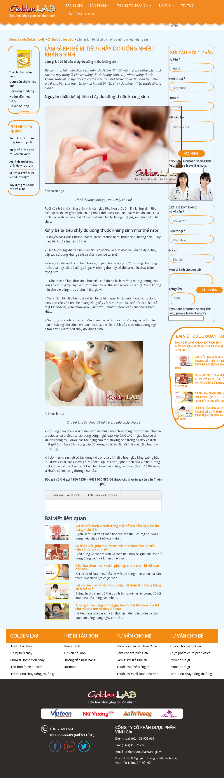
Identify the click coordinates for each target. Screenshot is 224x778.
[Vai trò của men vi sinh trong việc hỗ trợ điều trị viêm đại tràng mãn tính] (57, 532)
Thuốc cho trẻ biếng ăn (133, 666)
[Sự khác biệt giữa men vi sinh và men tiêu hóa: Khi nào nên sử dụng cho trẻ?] (57, 552)
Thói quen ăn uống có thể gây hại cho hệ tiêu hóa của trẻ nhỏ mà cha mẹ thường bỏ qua (117, 607)
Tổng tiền (175, 289)
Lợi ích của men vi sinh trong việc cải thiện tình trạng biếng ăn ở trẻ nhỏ (118, 587)
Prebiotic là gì (180, 660)
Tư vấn (164, 5)
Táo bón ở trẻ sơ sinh (26, 666)
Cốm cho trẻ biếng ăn (132, 653)
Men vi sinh (71, 646)
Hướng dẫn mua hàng (20, 98)
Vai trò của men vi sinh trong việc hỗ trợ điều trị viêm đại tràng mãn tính (117, 527)
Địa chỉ (173, 250)
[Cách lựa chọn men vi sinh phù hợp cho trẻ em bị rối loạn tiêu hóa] (57, 571)
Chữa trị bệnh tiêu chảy (27, 660)
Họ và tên (176, 212)
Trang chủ (74, 5)
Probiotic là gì (180, 666)
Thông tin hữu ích (132, 5)
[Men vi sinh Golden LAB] (32, 11)
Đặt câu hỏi (176, 117)
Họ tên (174, 59)
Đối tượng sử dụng (21, 91)
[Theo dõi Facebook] (55, 746)
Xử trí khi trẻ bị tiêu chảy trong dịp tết (21, 140)
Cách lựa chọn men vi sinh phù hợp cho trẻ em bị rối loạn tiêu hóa (117, 567)
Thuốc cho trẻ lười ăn (185, 646)
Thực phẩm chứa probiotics (190, 653)
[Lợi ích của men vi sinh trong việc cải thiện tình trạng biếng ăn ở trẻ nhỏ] (57, 591)
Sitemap (69, 666)
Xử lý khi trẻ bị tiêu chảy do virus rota (21, 164)
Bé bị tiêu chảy (21, 653)
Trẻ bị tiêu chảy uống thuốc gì (32, 673)
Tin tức (187, 5)
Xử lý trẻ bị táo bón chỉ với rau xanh (21, 152)
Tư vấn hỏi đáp (19, 106)
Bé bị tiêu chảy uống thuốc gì (191, 673)
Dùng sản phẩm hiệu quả (22, 84)
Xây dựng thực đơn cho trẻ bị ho (22, 187)
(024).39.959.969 (142, 738)
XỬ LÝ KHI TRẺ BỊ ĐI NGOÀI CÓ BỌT (21, 175)
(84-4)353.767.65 (133, 745)
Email (173, 98)
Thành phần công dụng (20, 74)
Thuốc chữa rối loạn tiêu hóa (137, 673)
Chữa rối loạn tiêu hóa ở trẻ (136, 646)
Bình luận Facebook (65, 495)
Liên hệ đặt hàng (80, 14)
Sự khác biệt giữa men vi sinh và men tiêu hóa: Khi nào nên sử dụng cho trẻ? (115, 547)
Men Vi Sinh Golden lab (184, 269)
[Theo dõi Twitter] (84, 746)
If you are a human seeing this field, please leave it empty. (189, 163)
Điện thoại (177, 79)
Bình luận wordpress (102, 495)
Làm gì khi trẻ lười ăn (131, 660)
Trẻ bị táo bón (21, 646)
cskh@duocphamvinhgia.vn (143, 752)
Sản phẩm (98, 5)
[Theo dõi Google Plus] (69, 746)
